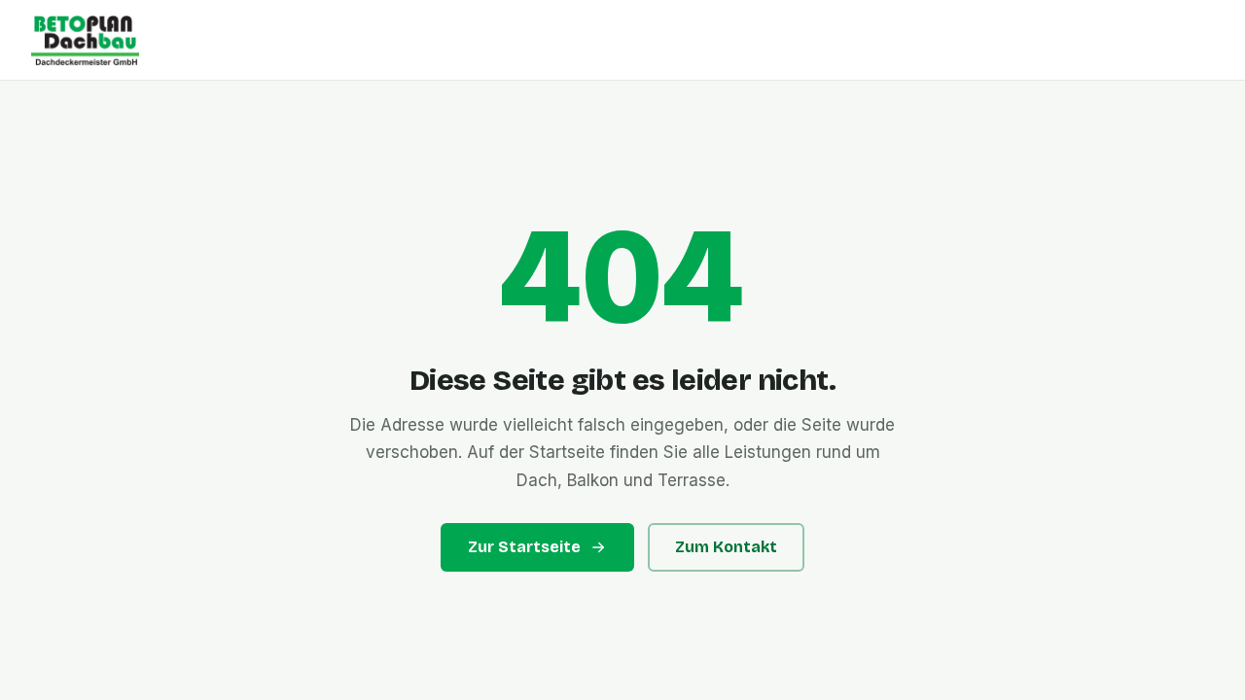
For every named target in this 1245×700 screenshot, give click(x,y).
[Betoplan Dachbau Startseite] (622, 40)
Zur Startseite (524, 547)
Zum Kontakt (726, 547)
